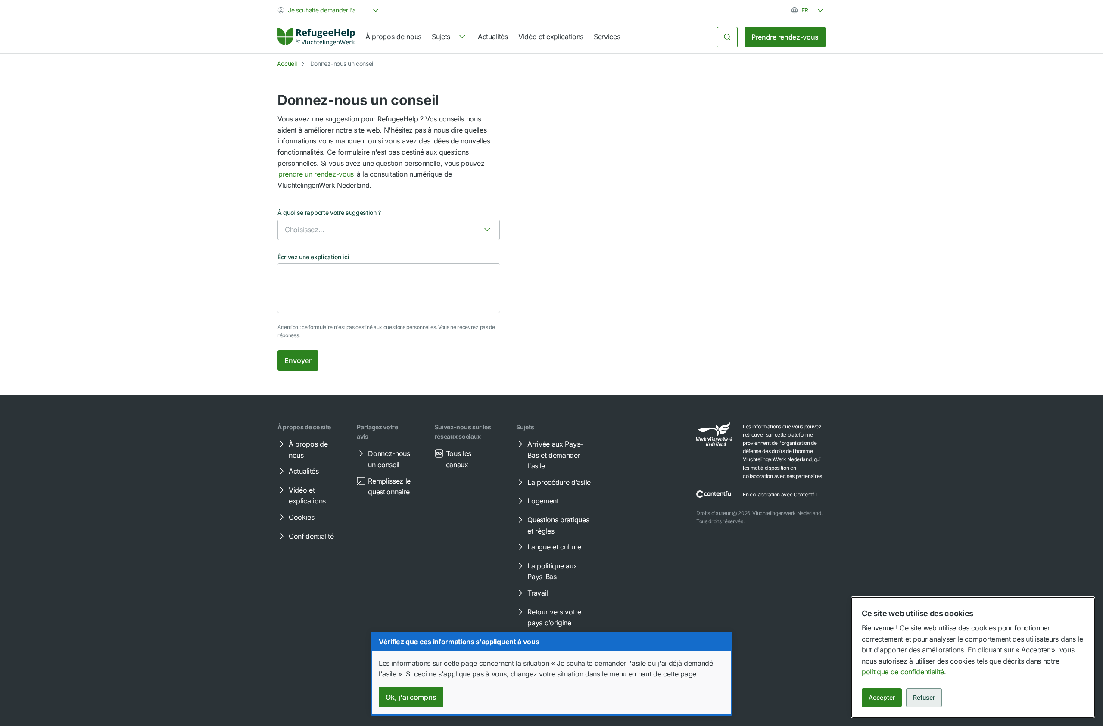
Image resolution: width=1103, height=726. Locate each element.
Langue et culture (554, 547)
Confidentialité (311, 536)
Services (607, 36)
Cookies (302, 517)
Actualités (493, 36)
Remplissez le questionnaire (389, 486)
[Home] (316, 37)
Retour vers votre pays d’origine (554, 617)
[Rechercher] (727, 37)
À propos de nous (393, 36)
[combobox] (329, 10)
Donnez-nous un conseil (389, 459)
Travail (537, 593)
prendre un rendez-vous (316, 174)
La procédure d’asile (559, 482)
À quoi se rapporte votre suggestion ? (329, 212)
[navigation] (449, 37)
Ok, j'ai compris (411, 697)
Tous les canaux (458, 459)
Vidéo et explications (550, 36)
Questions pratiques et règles (558, 525)
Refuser (924, 697)
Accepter (882, 697)
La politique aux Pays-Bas (552, 571)
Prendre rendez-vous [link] (785, 37)
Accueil (287, 63)
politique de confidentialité (903, 671)
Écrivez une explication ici (313, 257)
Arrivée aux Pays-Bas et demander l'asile (555, 455)
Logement (542, 500)
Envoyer (298, 360)
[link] (316, 37)
